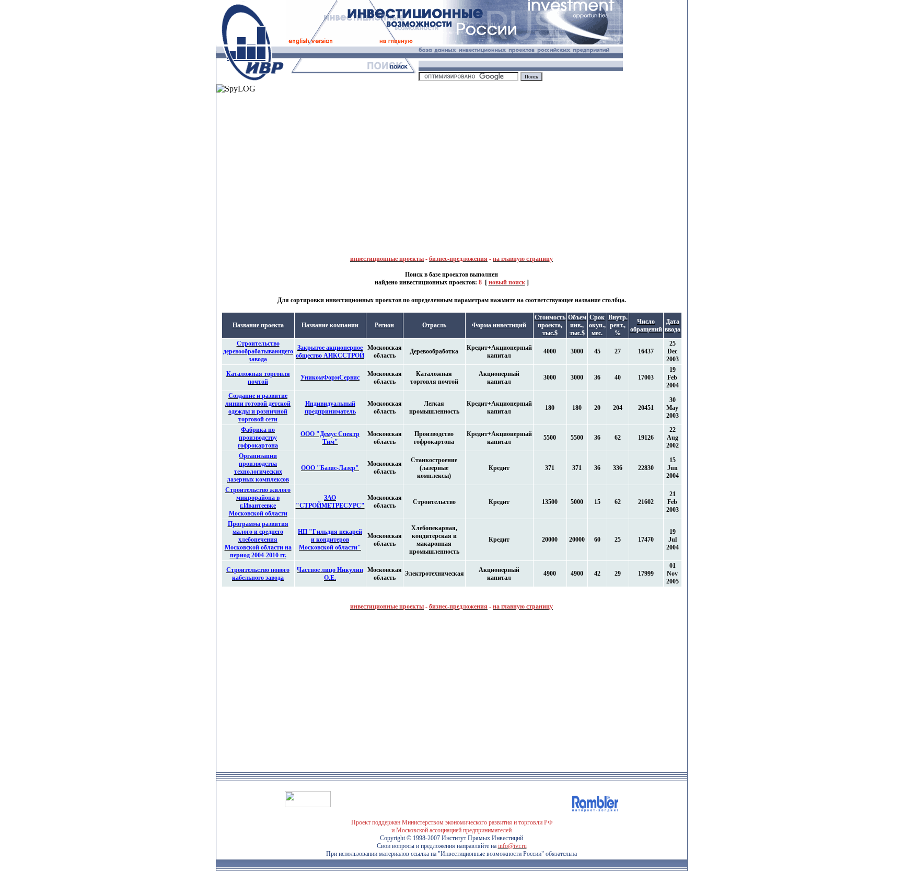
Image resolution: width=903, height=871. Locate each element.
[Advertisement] (334, 167)
